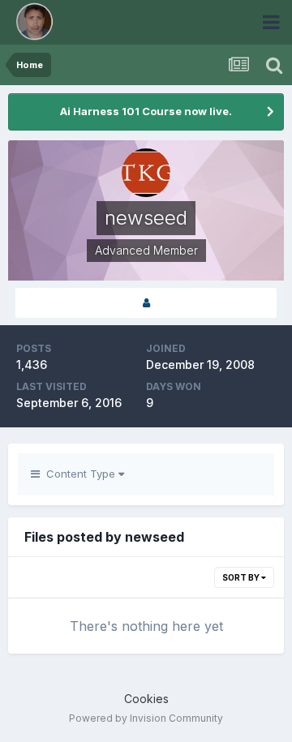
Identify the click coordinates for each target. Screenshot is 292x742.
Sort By (241, 577)
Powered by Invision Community (146, 718)
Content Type (79, 473)
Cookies (146, 699)
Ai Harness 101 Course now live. (146, 111)
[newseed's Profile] (146, 303)
